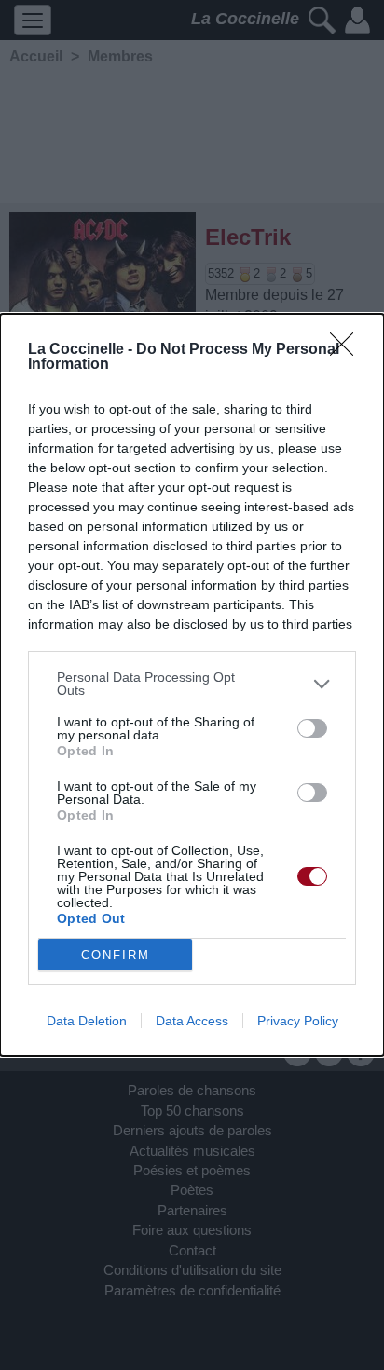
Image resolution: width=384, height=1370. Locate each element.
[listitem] (192, 684)
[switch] (312, 728)
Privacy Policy (297, 1020)
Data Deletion (87, 1020)
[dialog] (192, 685)
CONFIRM (115, 955)
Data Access (192, 1020)
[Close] (347, 350)
